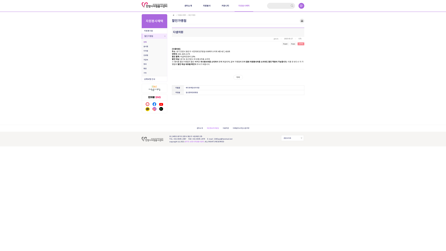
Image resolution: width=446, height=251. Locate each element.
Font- (293, 44)
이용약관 (226, 128)
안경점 (146, 55)
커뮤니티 (225, 5)
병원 (145, 69)
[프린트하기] (302, 21)
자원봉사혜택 (243, 5)
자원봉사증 (148, 31)
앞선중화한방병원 (192, 92)
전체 (145, 42)
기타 (145, 73)
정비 (145, 64)
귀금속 (146, 60)
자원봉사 (206, 5)
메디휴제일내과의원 (192, 88)
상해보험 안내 (149, 79)
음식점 (146, 46)
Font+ (285, 44)
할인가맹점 (148, 36)
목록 (238, 77)
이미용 (146, 51)
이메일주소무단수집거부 (241, 128)
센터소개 (188, 5)
